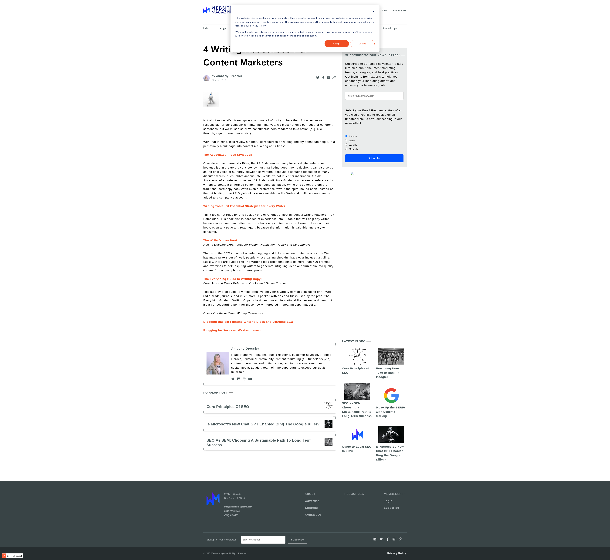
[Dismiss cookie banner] (373, 12)
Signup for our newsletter (221, 539)
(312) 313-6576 (231, 515)
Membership (393, 493)
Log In (382, 10)
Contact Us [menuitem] (313, 514)
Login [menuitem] (388, 501)
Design (222, 28)
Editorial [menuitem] (311, 507)
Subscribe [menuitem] (391, 507)
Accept (336, 43)
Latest (206, 28)
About (310, 493)
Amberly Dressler (245, 348)
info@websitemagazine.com (238, 507)
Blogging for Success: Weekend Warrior (233, 330)
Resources (354, 493)
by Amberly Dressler (227, 76)
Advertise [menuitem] (312, 501)
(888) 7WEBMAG (232, 511)
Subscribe (399, 10)
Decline (362, 43)
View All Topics (390, 28)
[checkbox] (374, 142)
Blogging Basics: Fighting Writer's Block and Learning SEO (248, 321)
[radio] (374, 136)
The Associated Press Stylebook (227, 154)
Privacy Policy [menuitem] (397, 553)
